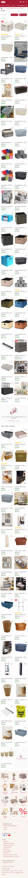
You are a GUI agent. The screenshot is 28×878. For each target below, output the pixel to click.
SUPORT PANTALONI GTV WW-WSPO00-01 (11, 721)
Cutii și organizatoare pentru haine (15, 8)
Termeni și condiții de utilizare (10, 854)
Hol (14, 816)
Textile (13, 5)
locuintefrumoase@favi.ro (11, 825)
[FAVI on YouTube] (9, 835)
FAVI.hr (20, 870)
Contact (5, 827)
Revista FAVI (6, 849)
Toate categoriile (21, 5)
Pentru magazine (7, 850)
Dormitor (23, 805)
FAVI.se (8, 872)
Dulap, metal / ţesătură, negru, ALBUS (10, 678)
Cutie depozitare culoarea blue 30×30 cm (11, 270)
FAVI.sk (8, 870)
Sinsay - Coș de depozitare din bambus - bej (12, 486)
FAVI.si (3, 874)
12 (12, 536)
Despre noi (5, 841)
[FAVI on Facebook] (4, 835)
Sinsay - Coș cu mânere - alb (8, 742)
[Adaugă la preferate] (12, 64)
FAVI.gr (21, 872)
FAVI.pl (12, 870)
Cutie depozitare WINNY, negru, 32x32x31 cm (12, 163)
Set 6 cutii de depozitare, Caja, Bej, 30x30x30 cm (13, 100)
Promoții (23, 816)
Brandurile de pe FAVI (8, 845)
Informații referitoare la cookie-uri (11, 856)
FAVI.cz (4, 870)
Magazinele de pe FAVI (8, 843)
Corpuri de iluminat (5, 793)
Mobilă (2, 5)
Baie (5, 805)
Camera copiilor (5, 817)
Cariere (5, 829)
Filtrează (24, 14)
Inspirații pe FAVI (7, 847)
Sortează (15, 14)
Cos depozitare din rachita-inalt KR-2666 (11, 635)
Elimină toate (11, 420)
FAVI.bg (17, 872)
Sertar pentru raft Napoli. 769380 (9, 185)
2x (21, 34)
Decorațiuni (8, 5)
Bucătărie (23, 792)
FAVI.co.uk (12, 872)
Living (14, 805)
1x (21, 612)
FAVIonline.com (5, 866)
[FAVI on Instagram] (6, 835)
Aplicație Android (9, 862)
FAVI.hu (16, 870)
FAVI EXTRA (6, 852)
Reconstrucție (14, 792)
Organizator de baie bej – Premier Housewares (12, 550)
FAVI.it (3, 872)
